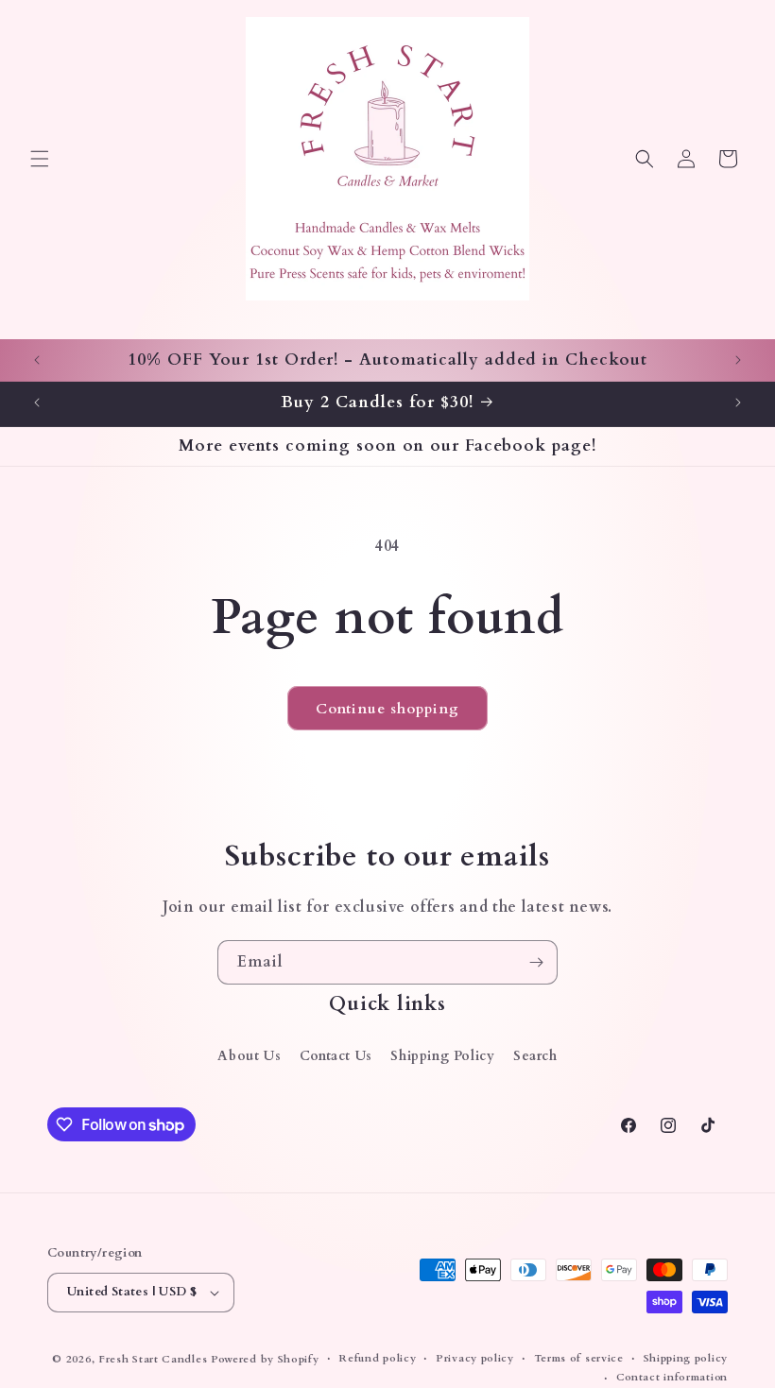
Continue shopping (387, 708)
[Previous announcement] (37, 360)
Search (535, 1056)
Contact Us (336, 1056)
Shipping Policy (442, 1056)
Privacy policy (475, 1358)
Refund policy (377, 1358)
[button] (39, 159)
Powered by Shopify (265, 1359)
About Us (249, 1056)
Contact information (672, 1377)
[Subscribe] (536, 962)
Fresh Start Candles (152, 1359)
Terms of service (579, 1358)
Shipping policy (686, 1358)
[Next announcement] (738, 360)
